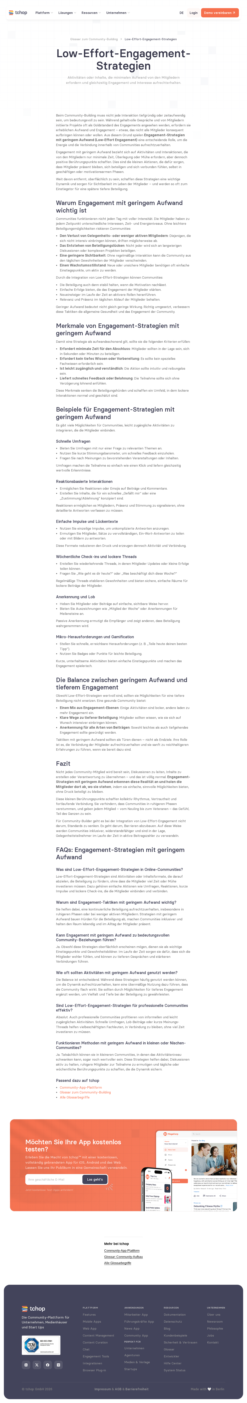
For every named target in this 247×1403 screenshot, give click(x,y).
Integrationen (92, 1363)
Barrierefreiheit (137, 1389)
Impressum (103, 1389)
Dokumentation (175, 1314)
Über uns (213, 1314)
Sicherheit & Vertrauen (180, 1342)
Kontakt (213, 1342)
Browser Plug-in (94, 1370)
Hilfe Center (173, 1363)
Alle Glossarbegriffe (75, 1097)
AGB (118, 1389)
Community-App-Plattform (81, 1087)
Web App (89, 1328)
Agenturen (132, 1355)
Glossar (169, 1349)
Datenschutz (173, 1321)
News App (132, 1328)
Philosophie (215, 1328)
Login (194, 13)
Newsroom (215, 1321)
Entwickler (171, 1356)
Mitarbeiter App (136, 1314)
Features (89, 1314)
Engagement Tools (96, 1356)
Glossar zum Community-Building (85, 1092)
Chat (86, 1349)
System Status (174, 1370)
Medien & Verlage (137, 1362)
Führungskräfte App (139, 1321)
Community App (136, 1335)
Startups (130, 1369)
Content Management (98, 1335)
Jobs (210, 1335)
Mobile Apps (92, 1321)
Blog (167, 1328)
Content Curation (95, 1342)
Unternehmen (134, 1348)
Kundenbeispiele (175, 1335)
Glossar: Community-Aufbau (123, 1256)
